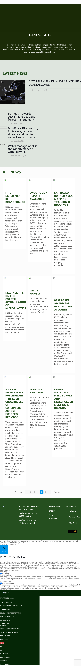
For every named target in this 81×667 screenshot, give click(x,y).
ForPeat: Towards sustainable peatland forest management (21, 116)
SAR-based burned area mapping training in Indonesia (63, 199)
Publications (5, 664)
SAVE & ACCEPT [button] (6, 590)
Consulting (4, 597)
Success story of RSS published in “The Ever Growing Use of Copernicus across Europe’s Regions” (14, 403)
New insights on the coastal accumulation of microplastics (14, 300)
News (2, 643)
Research (4, 639)
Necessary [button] (3, 572)
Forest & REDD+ (6, 602)
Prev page (18, 492)
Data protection (53, 516)
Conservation (5, 620)
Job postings (5, 657)
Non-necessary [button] (5, 581)
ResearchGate (75, 517)
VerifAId (3, 625)
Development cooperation (10, 613)
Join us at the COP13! (37, 391)
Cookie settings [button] (14, 543)
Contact (3, 661)
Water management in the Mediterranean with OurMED (23, 149)
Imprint (52, 511)
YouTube (73, 523)
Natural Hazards (7, 616)
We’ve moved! (35, 292)
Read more (19, 246)
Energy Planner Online (9, 632)
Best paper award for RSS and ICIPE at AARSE (63, 305)
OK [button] (24, 543)
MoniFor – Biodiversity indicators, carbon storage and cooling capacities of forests (23, 133)
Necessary (6, 573)
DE (1, 650)
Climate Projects (7, 599)
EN (1, 646)
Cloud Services (6, 623)
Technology (5, 636)
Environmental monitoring (11, 606)
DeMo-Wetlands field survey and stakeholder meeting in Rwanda (63, 398)
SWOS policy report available (38, 195)
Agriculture (5, 609)
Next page (57, 492)
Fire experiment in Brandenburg (14, 197)
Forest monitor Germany (10, 629)
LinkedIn (72, 511)
